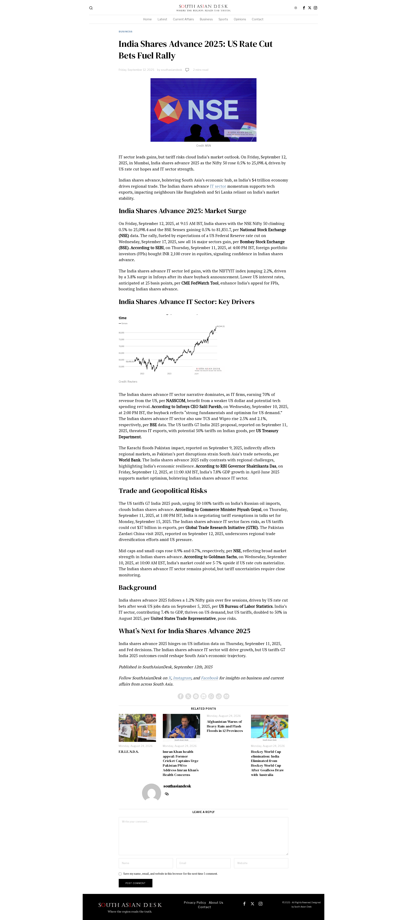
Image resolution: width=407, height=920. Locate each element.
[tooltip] (304, 7)
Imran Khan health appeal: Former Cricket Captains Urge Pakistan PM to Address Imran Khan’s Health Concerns (181, 763)
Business (125, 31)
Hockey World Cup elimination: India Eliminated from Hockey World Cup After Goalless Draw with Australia (267, 763)
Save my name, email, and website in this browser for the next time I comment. (170, 874)
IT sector (218, 186)
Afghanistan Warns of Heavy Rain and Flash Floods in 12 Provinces (225, 726)
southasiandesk (171, 69)
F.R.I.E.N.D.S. (129, 751)
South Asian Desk (303, 906)
